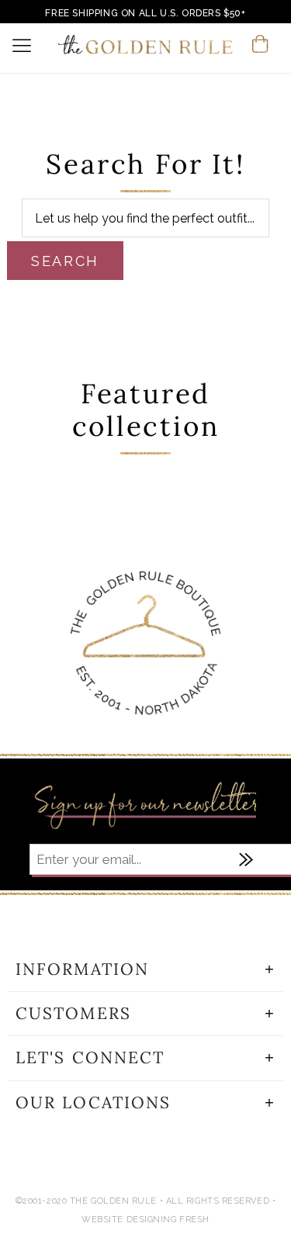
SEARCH (65, 261)
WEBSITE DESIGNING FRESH (145, 1220)
